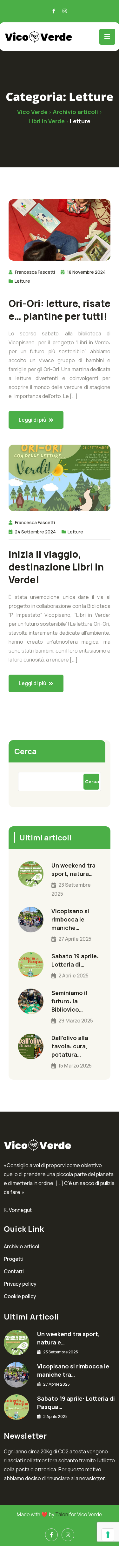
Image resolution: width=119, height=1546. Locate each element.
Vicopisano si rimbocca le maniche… (70, 919)
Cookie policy (20, 1296)
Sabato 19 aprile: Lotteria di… (75, 960)
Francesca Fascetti (35, 272)
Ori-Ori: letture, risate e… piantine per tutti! (59, 310)
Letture (22, 281)
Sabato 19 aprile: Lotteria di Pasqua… (76, 1403)
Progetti (13, 1258)
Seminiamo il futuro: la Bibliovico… (69, 1001)
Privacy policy (20, 1283)
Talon (61, 1514)
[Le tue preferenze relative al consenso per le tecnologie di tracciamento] (108, 1535)
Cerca (25, 751)
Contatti (14, 1271)
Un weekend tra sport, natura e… (68, 1338)
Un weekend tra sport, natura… (73, 869)
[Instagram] (68, 1534)
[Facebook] (51, 1534)
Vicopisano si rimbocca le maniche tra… (73, 1370)
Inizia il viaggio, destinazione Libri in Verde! (56, 567)
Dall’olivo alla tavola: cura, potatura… (69, 1046)
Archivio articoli (22, 1246)
